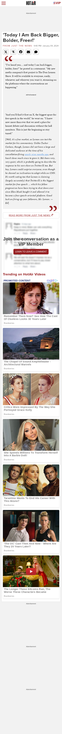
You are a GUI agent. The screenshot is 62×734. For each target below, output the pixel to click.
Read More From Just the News (30, 215)
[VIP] (57, 3)
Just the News (18, 46)
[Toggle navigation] (3, 3)
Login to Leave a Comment (31, 251)
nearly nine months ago (36, 154)
